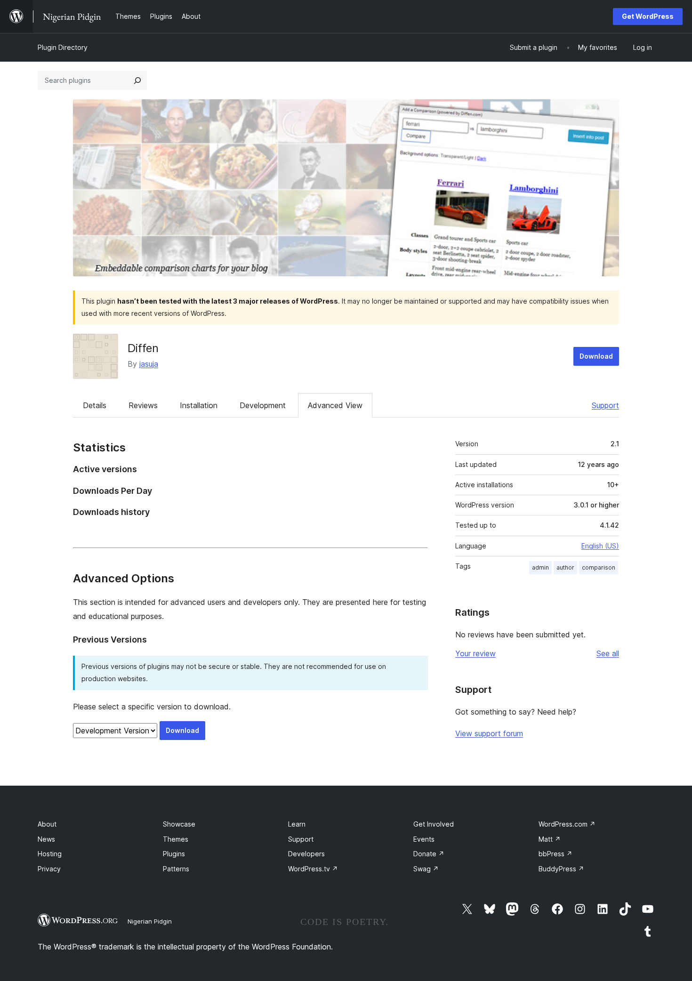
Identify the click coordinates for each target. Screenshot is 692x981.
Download (596, 356)
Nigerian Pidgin (150, 921)
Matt (550, 839)
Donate (428, 854)
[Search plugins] (137, 80)
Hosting (50, 854)
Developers (306, 854)
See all (607, 653)
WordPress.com (567, 824)
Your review (475, 653)
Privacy (49, 869)
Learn (297, 824)
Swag (426, 869)
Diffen (143, 348)
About (47, 824)
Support (605, 405)
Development (263, 405)
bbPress (555, 854)
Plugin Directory (63, 47)
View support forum (489, 733)
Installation (198, 405)
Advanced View (335, 405)
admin (540, 567)
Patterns (176, 869)
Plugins (174, 854)
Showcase (179, 824)
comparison (598, 567)
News (46, 839)
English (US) (600, 546)
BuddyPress (561, 869)
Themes (175, 839)
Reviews (143, 405)
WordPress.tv (313, 869)
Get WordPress (648, 16)
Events (424, 839)
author (565, 567)
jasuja (148, 364)
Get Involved (433, 824)
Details (94, 405)
